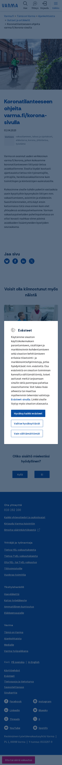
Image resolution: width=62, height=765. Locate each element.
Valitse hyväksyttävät (27, 423)
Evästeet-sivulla (20, 399)
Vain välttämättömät (27, 433)
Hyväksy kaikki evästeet (28, 413)
